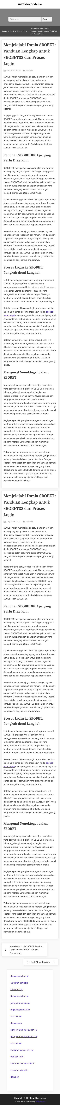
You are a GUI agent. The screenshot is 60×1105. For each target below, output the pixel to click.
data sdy (14, 1076)
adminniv (29, 70)
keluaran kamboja (19, 982)
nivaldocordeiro (30, 4)
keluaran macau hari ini (21, 1050)
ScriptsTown (40, 1101)
